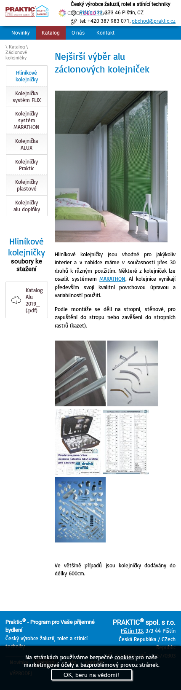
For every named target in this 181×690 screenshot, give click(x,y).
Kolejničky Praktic (26, 165)
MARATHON (112, 278)
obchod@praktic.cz (154, 21)
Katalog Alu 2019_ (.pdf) (34, 300)
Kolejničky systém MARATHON (26, 120)
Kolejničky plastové (26, 185)
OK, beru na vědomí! (91, 674)
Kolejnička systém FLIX (27, 96)
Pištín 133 (132, 630)
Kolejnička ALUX (26, 144)
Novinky (20, 33)
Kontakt (105, 33)
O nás (78, 33)
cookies (124, 657)
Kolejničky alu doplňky (26, 205)
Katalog (51, 33)
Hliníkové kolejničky (27, 76)
